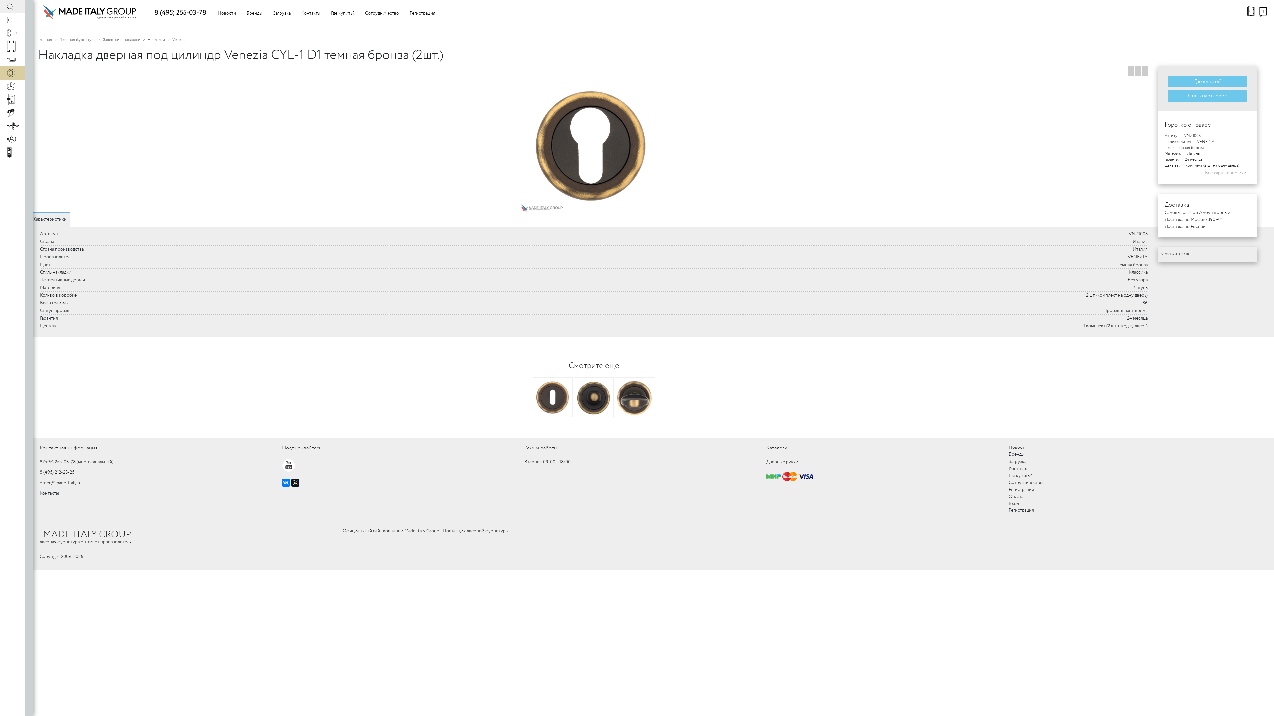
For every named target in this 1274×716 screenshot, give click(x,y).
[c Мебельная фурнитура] (12, 59)
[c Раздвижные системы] (12, 126)
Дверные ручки (782, 462)
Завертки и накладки (121, 40)
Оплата (1016, 496)
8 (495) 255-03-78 (180, 13)
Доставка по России (1185, 226)
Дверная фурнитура (77, 40)
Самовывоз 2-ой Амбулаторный (1197, 212)
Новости (227, 13)
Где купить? (342, 13)
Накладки (156, 40)
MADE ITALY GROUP (87, 535)
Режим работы (540, 448)
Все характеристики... (1228, 173)
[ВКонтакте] (286, 483)
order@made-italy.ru (61, 483)
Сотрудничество (382, 13)
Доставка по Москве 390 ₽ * (1193, 219)
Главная (45, 40)
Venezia (179, 40)
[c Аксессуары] (12, 139)
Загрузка (282, 13)
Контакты (310, 13)
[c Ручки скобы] (12, 46)
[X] (295, 483)
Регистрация (422, 13)
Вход (1014, 503)
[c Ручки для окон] (12, 33)
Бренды (254, 13)
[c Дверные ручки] (12, 20)
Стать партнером (1208, 96)
